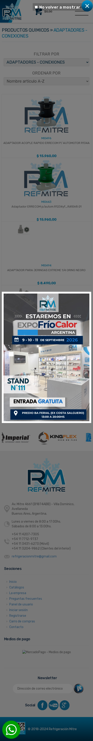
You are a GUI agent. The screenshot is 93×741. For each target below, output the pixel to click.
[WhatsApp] (11, 730)
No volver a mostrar (59, 7)
